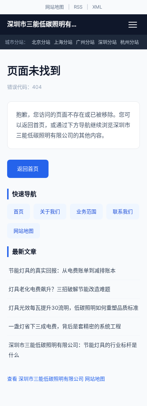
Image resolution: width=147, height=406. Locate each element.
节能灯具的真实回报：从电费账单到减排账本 (62, 270)
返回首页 (28, 168)
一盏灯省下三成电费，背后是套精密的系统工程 (65, 326)
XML (97, 7)
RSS (78, 7)
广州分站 (85, 42)
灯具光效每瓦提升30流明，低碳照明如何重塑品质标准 (73, 307)
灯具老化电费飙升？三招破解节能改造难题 (59, 289)
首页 (19, 211)
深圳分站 (107, 42)
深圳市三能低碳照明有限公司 (43, 24)
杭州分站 (129, 42)
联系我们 (123, 211)
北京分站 (41, 42)
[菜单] (133, 24)
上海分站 (63, 42)
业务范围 (86, 211)
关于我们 (50, 211)
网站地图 (54, 7)
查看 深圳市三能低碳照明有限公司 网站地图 (56, 379)
